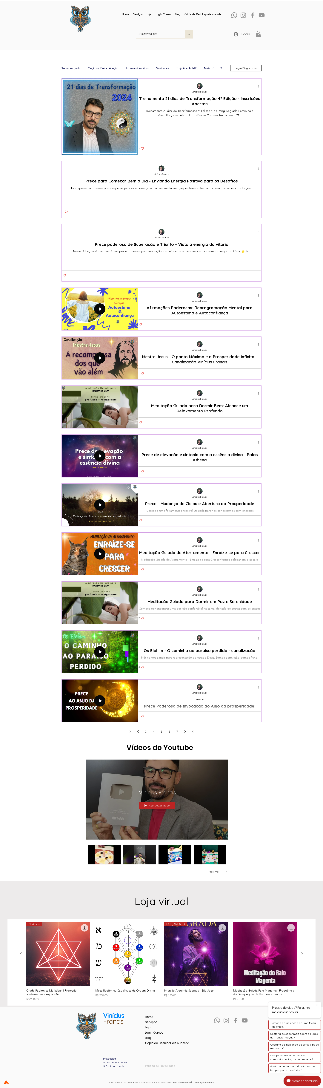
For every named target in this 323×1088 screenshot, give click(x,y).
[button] (258, 34)
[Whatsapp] (234, 15)
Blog (148, 1038)
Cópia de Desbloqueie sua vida (158, 1043)
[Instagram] (243, 15)
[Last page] (193, 731)
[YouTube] (261, 15)
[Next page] (185, 731)
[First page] (130, 731)
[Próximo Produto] (302, 954)
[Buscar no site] (189, 34)
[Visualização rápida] (127, 954)
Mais (207, 68)
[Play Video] (104, 854)
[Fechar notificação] (317, 1005)
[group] (161, 962)
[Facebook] (252, 15)
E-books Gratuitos (137, 68)
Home (149, 1017)
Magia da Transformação (103, 68)
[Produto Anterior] (21, 954)
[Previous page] (138, 731)
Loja (147, 1027)
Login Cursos (154, 1032)
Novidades (162, 68)
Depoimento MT (186, 68)
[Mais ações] (260, 86)
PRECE (200, 699)
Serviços (151, 1022)
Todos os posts (70, 68)
